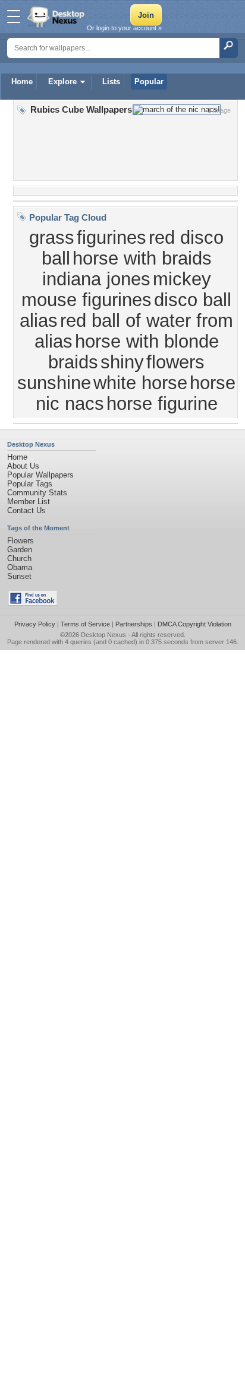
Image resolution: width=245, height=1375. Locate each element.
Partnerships (133, 624)
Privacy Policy (34, 624)
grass (51, 237)
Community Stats (37, 492)
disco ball (192, 299)
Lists (111, 81)
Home (22, 81)
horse (212, 383)
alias (39, 320)
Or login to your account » (124, 27)
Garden (19, 549)
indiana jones (96, 279)
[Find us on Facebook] (32, 603)
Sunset (19, 576)
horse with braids (142, 258)
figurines (111, 237)
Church (19, 558)
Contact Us (26, 510)
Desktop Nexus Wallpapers (57, 16)
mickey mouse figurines (116, 289)
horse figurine (162, 403)
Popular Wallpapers (40, 474)
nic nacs (70, 403)
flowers (175, 362)
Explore (62, 81)
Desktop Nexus (103, 634)
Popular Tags (29, 483)
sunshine (54, 383)
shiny (122, 362)
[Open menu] (13, 16)
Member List (28, 501)
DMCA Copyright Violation (194, 624)
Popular (149, 81)
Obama (19, 567)
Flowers (20, 540)
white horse (140, 383)
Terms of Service (85, 624)
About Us (23, 465)
